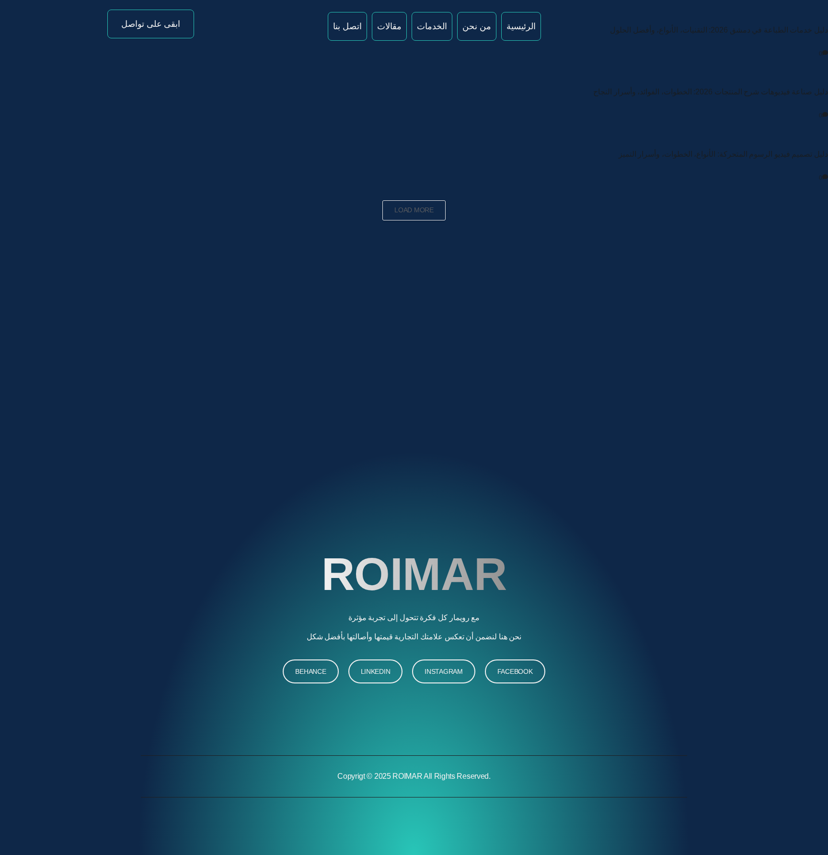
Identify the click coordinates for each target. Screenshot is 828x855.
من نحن (476, 26)
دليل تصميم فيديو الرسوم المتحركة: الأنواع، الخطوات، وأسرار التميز (723, 154)
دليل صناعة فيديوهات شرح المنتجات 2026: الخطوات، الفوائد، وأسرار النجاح (710, 92)
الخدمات (432, 26)
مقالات (389, 26)
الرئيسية (521, 26)
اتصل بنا (347, 26)
